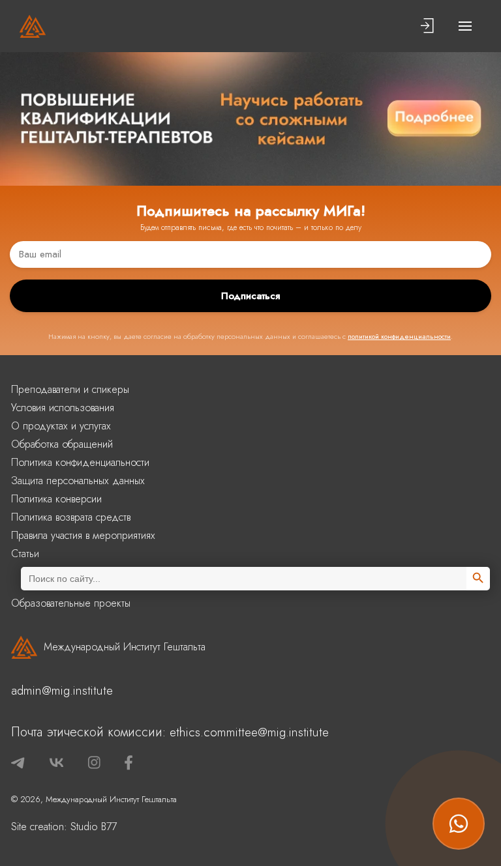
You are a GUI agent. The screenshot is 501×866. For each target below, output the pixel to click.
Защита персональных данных (78, 480)
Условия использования (62, 407)
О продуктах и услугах (61, 425)
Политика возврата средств (70, 517)
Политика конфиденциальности (80, 462)
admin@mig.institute (62, 690)
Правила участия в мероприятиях (83, 535)
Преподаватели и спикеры (70, 389)
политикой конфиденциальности (399, 336)
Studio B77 (93, 826)
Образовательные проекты (70, 603)
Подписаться (250, 296)
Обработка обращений (62, 444)
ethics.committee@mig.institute (249, 732)
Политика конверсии (56, 498)
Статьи (25, 553)
